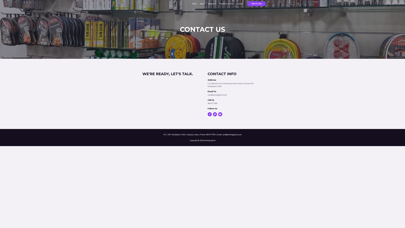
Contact (240, 4)
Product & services (226, 4)
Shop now (212, 4)
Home (194, 4)
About (202, 4)
